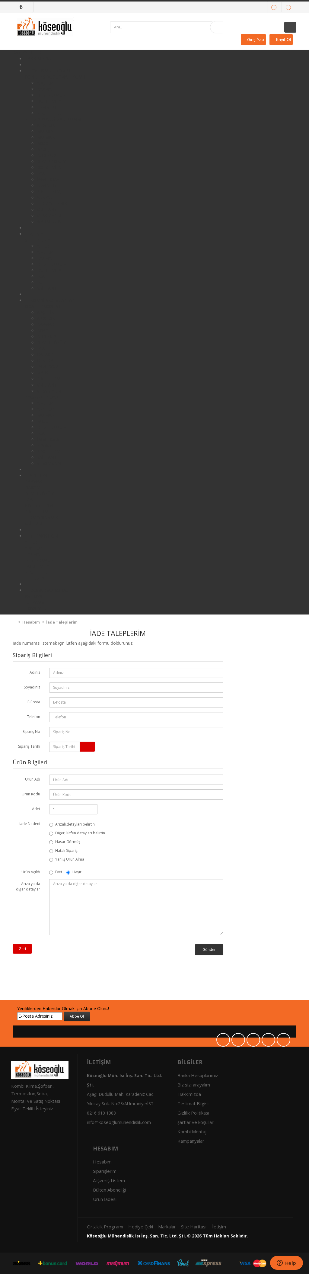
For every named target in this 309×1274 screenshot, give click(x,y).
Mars (43, 373)
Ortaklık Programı (105, 1227)
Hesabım (30, 622)
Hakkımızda (38, 59)
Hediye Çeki (140, 1227)
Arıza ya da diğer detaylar (28, 886)
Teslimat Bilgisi (193, 1103)
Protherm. (49, 113)
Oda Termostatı (43, 306)
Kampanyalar (190, 1141)
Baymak (45, 258)
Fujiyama (34, 602)
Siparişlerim (104, 1171)
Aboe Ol (77, 1016)
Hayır (76, 871)
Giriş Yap (255, 39)
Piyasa (44, 445)
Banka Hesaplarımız (197, 1075)
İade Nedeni (29, 823)
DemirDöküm (52, 264)
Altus (43, 246)
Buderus (47, 155)
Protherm (48, 379)
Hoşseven (35, 608)
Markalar (167, 1227)
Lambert (47, 107)
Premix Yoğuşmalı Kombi (53, 119)
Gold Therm (39, 506)
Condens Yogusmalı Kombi (56, 77)
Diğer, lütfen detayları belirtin (80, 833)
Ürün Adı (32, 779)
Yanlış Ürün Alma (69, 859)
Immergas (48, 367)
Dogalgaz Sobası (50, 590)
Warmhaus (49, 222)
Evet (58, 871)
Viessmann (49, 216)
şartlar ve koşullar (195, 1122)
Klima (36, 234)
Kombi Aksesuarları (53, 300)
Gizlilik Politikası (193, 1113)
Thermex (34, 578)
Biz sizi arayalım (193, 1085)
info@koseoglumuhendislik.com (119, 1122)
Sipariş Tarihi (29, 746)
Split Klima (37, 240)
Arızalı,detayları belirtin (75, 824)
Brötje (44, 149)
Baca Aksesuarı (42, 397)
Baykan (45, 131)
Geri (22, 948)
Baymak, (46, 89)
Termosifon (44, 536)
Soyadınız (32, 687)
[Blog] (288, 6)
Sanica (44, 198)
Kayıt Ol (283, 39)
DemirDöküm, (52, 161)
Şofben (38, 475)
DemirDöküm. (52, 95)
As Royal (35, 596)
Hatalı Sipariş (66, 850)
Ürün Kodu (31, 794)
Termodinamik (41, 518)
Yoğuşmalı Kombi (50, 71)
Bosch (44, 143)
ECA (41, 173)
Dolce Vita (49, 101)
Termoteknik (52, 204)
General (46, 361)
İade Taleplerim (61, 622)
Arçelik (45, 83)
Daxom (32, 487)
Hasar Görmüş (67, 841)
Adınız (35, 672)
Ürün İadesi (104, 1199)
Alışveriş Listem (109, 1180)
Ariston (46, 125)
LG (39, 282)
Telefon (33, 716)
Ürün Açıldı (30, 871)
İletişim (219, 1227)
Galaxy (45, 355)
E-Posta (33, 701)
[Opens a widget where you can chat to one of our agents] (286, 1263)
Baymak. (46, 137)
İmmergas (48, 179)
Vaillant (47, 210)
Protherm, (49, 191)
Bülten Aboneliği (109, 1190)
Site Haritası (193, 1227)
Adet (36, 808)
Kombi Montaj (191, 1131)
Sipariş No (31, 731)
